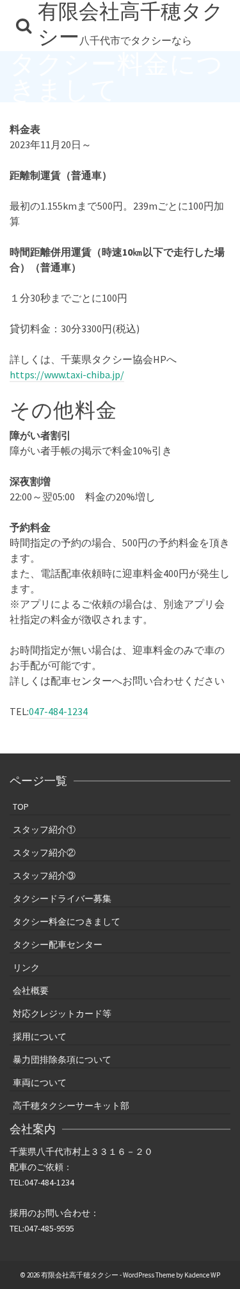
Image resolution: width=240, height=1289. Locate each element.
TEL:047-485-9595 (42, 1228)
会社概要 (31, 990)
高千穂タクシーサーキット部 (71, 1105)
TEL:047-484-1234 (42, 1182)
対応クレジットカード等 (62, 1013)
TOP (21, 806)
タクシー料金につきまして (66, 921)
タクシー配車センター (57, 944)
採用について (40, 1036)
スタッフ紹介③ (44, 875)
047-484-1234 (58, 711)
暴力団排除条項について (62, 1059)
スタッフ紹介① (44, 829)
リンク (26, 967)
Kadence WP (202, 1274)
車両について (40, 1082)
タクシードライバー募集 (62, 898)
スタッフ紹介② (44, 852)
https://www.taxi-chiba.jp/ (67, 374)
